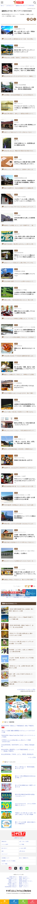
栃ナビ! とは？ (19, 838)
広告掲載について (5, 857)
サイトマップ (4, 854)
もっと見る (33, 757)
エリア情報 (23, 902)
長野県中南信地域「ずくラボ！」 (26, 881)
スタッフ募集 (4, 863)
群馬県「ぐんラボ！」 (13, 882)
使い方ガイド (4, 848)
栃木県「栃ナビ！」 (14, 876)
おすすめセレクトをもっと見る (26, 689)
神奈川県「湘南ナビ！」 (13, 883)
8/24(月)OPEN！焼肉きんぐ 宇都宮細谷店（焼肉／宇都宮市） (18, 725)
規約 (3, 851)
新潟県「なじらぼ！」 (23, 879)
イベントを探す (14, 902)
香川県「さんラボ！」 (23, 882)
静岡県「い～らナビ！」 (24, 883)
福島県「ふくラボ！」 (13, 879)
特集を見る (4, 841)
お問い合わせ (22, 851)
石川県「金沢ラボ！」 (13, 885)
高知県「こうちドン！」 (24, 886)
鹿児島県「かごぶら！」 (24, 885)
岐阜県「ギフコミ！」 (13, 881)
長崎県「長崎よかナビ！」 (24, 878)
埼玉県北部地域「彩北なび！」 (11, 886)
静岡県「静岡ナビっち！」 (12, 878)
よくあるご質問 (22, 848)
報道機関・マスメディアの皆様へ (9, 860)
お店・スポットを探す (5, 902)
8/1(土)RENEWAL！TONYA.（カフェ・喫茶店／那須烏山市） (17, 754)
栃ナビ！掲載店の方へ (24, 857)
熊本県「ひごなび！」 (23, 876)
